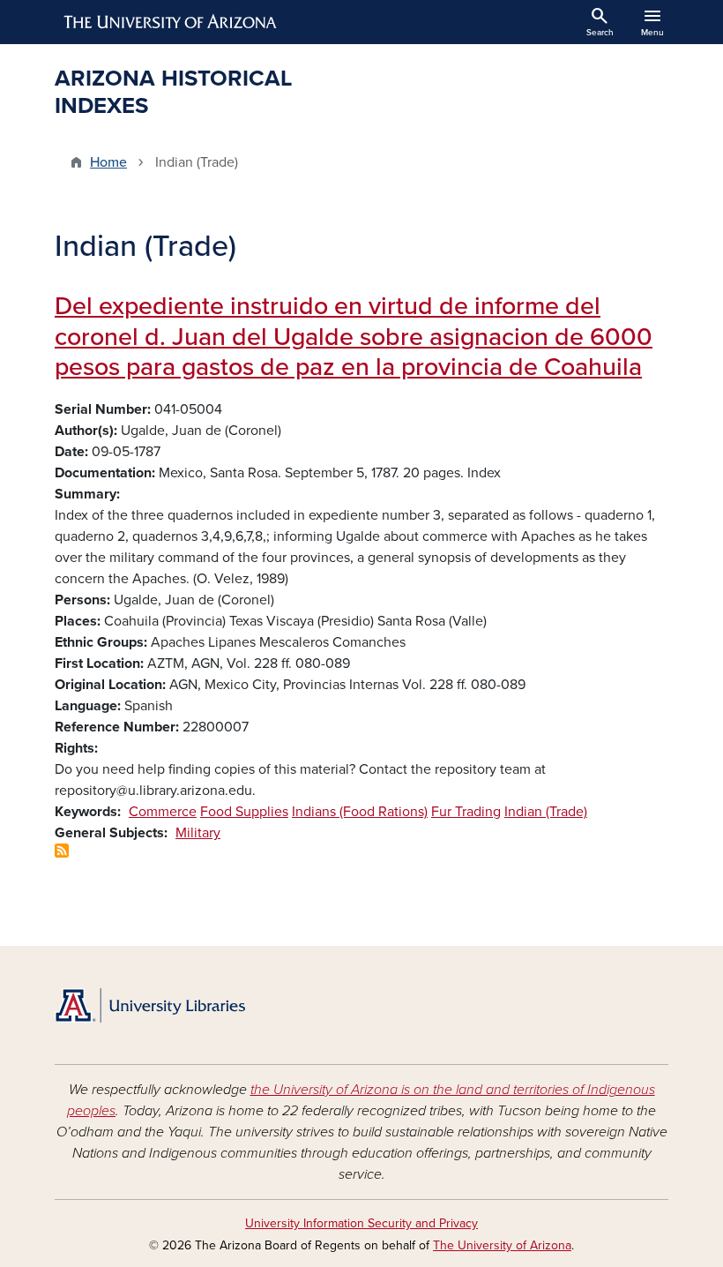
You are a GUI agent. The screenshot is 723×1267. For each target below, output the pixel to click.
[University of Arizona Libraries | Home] (150, 1005)
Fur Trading (466, 812)
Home (108, 162)
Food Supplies (244, 812)
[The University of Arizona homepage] (171, 22)
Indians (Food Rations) (360, 812)
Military (197, 833)
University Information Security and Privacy (361, 1223)
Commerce (163, 812)
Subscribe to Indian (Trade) (62, 850)
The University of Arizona (502, 1245)
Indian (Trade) (545, 812)
